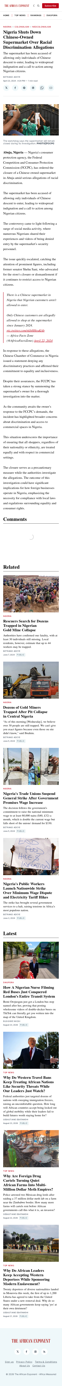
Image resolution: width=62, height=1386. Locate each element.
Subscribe (50, 5)
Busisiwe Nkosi (11, 1021)
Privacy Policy (24, 1361)
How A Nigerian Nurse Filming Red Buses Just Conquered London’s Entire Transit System (29, 991)
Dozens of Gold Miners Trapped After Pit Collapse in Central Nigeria (25, 711)
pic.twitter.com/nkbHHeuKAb (26, 330)
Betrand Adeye (11, 77)
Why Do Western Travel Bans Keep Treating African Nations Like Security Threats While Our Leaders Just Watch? (28, 1083)
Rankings (36, 15)
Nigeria (7, 27)
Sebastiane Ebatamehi (15, 1119)
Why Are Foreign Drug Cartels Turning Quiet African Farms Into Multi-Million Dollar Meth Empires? (28, 1182)
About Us (24, 1365)
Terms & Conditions (46, 1361)
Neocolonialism (41, 27)
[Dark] (34, 5)
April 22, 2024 (43, 340)
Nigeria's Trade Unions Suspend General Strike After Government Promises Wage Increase (30, 798)
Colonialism (22, 27)
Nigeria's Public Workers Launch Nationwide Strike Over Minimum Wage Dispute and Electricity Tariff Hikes (27, 890)
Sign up (9, 1361)
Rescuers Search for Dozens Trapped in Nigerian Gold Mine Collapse (25, 625)
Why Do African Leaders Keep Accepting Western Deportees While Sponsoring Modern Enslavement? (26, 1276)
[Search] (38, 5)
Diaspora (52, 15)
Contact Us (38, 1365)
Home (6, 15)
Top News (20, 15)
